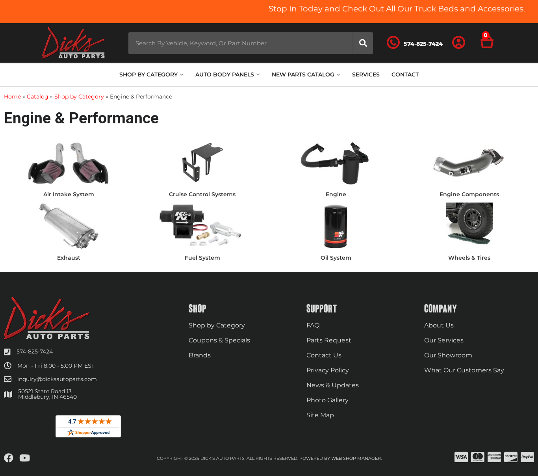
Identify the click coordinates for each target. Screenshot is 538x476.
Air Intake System (68, 194)
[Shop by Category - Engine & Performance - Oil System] (336, 225)
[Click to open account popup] (459, 43)
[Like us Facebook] (8, 458)
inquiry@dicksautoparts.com (57, 379)
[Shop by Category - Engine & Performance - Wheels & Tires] (469, 225)
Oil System (336, 257)
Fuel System (202, 257)
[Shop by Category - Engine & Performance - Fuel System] (202, 225)
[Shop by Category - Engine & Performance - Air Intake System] (69, 162)
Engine (336, 194)
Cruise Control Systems (202, 194)
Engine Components (469, 194)
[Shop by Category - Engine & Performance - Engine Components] (469, 162)
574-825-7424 (35, 351)
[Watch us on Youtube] (24, 458)
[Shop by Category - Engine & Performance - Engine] (336, 162)
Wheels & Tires (469, 257)
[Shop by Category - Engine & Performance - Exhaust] (69, 225)
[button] (250, 43)
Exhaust (68, 257)
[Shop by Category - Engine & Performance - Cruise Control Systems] (202, 162)
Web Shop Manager (356, 458)
